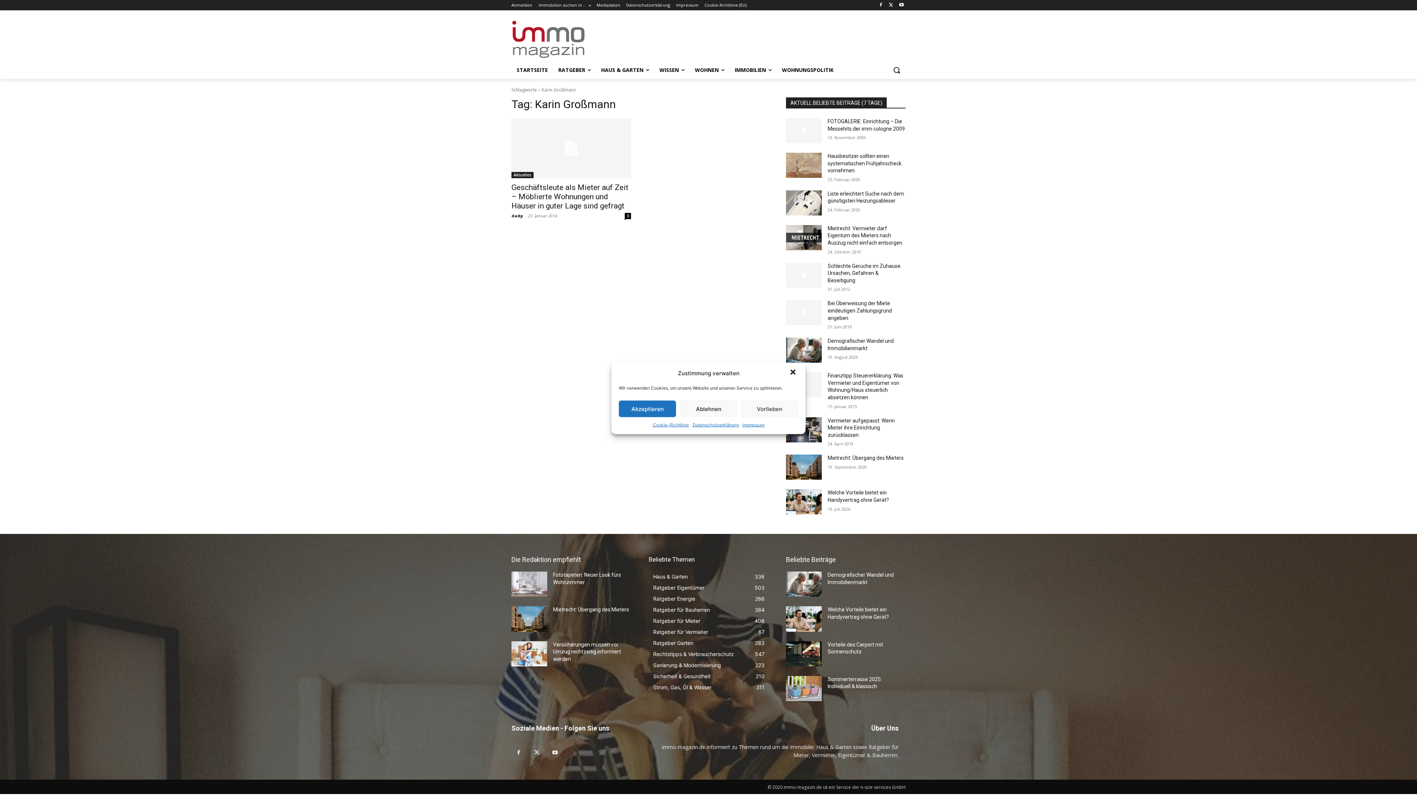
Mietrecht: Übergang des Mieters (866, 458)
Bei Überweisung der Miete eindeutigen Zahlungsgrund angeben (860, 310)
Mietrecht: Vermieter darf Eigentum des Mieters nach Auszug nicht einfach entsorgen (865, 235)
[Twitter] (891, 5)
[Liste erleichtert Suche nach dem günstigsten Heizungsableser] (804, 202)
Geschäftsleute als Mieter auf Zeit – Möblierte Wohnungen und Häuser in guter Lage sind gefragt (569, 196)
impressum (753, 425)
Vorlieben (769, 408)
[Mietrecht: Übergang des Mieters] (804, 467)
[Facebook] (881, 5)
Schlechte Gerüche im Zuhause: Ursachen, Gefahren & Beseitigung (864, 273)
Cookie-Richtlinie (671, 425)
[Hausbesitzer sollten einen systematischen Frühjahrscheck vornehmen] (804, 165)
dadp (517, 215)
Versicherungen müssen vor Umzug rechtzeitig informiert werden (587, 652)
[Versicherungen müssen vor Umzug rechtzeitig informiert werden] (529, 653)
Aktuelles (522, 174)
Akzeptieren (647, 408)
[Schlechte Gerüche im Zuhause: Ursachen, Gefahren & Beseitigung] (804, 275)
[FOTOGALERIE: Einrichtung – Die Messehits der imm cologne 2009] (804, 130)
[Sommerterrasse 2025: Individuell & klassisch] (804, 688)
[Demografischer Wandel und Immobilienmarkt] (804, 350)
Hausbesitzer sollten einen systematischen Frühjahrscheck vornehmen (864, 163)
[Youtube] (901, 5)
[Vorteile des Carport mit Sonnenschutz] (804, 653)
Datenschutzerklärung (716, 425)
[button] (793, 373)
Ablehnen (708, 408)
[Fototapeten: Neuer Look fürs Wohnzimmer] (529, 584)
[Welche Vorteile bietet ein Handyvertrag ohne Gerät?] (804, 501)
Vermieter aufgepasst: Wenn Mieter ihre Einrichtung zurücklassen (861, 428)
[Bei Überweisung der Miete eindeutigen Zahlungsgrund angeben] (804, 312)
